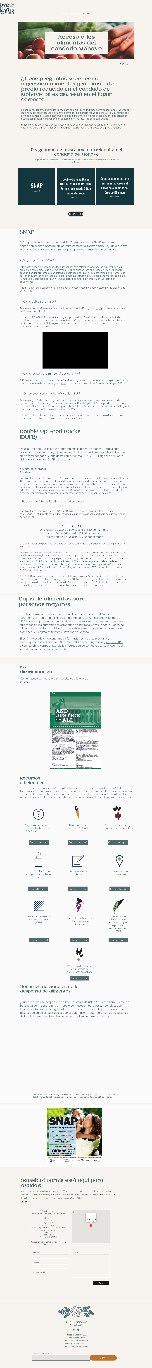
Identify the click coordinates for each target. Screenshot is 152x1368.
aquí (91, 275)
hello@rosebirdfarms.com (76, 1322)
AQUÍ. (31, 546)
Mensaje (75, 1252)
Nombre (35, 1252)
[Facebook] (22, 1202)
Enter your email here (40, 1353)
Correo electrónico (39, 1272)
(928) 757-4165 (113, 642)
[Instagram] (25, 1202)
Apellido (35, 1262)
